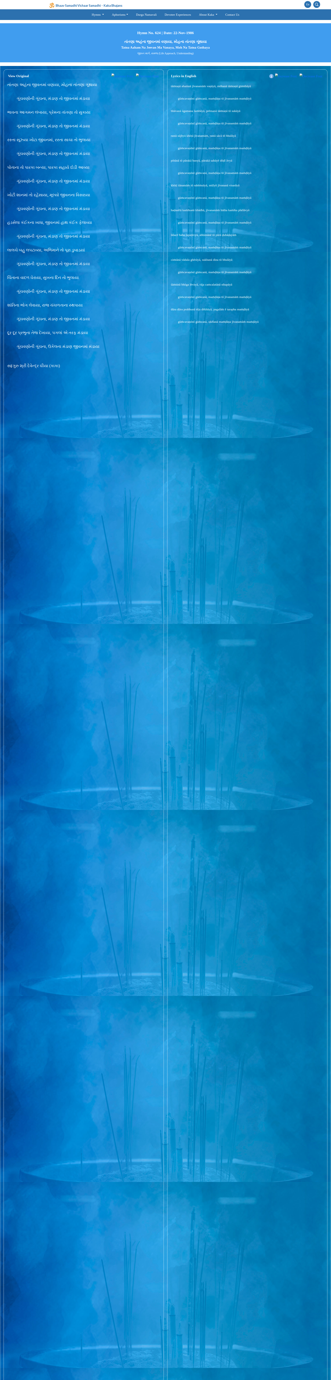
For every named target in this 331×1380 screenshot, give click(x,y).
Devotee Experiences (178, 14)
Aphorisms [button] (119, 14)
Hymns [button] (97, 14)
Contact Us (232, 14)
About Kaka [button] (207, 14)
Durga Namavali (146, 14)
